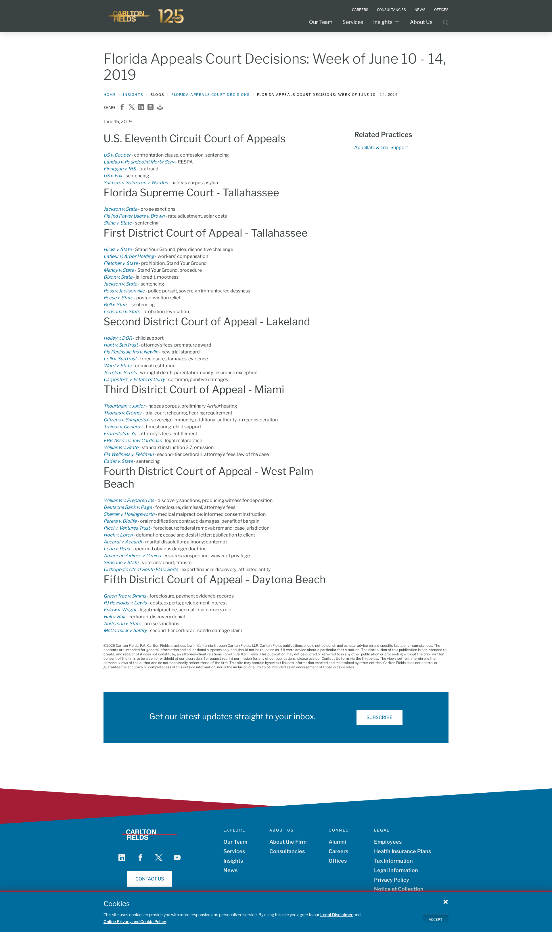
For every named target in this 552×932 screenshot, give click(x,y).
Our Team (320, 22)
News (230, 870)
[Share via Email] (150, 107)
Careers (338, 851)
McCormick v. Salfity (125, 630)
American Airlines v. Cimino (132, 555)
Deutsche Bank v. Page (127, 507)
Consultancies (287, 851)
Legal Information (396, 870)
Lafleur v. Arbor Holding (128, 256)
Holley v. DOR (117, 338)
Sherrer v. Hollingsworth (128, 514)
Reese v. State (118, 297)
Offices (338, 861)
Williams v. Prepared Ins (128, 500)
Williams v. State (120, 447)
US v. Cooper (117, 155)
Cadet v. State (118, 461)
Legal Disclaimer (336, 914)
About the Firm (287, 842)
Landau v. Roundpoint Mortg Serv (138, 162)
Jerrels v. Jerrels (120, 372)
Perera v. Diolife (120, 521)
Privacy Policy (391, 880)
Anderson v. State (122, 623)
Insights (382, 22)
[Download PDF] (160, 107)
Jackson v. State (120, 209)
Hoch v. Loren (118, 535)
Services (352, 22)
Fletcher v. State (120, 263)
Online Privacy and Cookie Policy (134, 921)
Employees (388, 842)
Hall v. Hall (114, 616)
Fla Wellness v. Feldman (128, 454)
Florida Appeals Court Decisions (210, 94)
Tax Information (393, 861)
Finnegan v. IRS (119, 169)
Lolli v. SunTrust (120, 359)
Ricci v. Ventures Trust (126, 528)
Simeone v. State (121, 562)
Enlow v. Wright (119, 610)
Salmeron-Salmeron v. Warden (135, 182)
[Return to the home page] (146, 16)
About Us (421, 22)
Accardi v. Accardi (122, 542)
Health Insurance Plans (402, 851)
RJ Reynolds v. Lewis (125, 603)
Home (109, 94)
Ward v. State (117, 365)
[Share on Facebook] (122, 107)
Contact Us (149, 879)
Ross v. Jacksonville (124, 291)
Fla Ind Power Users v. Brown (133, 216)
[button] (445, 901)
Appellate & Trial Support (381, 147)
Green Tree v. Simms (124, 596)
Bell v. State (115, 304)
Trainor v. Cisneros (122, 426)
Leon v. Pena (116, 548)
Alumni (337, 842)
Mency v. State (118, 270)
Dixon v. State (117, 277)
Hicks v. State (117, 249)
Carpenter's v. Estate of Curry (134, 379)
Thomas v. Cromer (122, 413)
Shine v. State (117, 223)
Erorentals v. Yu (119, 433)
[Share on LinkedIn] (141, 107)
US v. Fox (112, 175)
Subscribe (379, 717)
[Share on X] (132, 107)
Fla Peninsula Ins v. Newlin (130, 352)
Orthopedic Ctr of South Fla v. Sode (140, 569)
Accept (435, 919)
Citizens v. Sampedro (125, 420)
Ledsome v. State (121, 311)
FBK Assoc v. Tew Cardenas (132, 440)
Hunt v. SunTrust (120, 345)
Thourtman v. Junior (124, 406)
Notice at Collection (398, 889)
